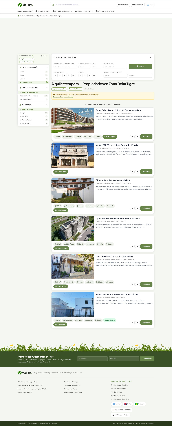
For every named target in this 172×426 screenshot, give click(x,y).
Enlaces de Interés (70, 389)
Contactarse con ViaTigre (73, 392)
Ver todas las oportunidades (63, 97)
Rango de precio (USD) (87, 63)
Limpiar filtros (89, 89)
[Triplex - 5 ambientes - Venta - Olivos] (72, 190)
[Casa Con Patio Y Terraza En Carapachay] (72, 266)
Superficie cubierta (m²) (112, 72)
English (129, 404)
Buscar (141, 66)
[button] (33, 67)
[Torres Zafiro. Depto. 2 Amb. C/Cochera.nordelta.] (72, 120)
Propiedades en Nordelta (119, 385)
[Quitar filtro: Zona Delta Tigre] (32, 62)
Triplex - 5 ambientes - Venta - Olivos (113, 180)
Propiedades (43, 11)
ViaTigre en (123, 410)
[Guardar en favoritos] (137, 136)
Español (117, 404)
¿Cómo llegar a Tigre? (106, 11)
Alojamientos (25, 11)
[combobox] (74, 4)
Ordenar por (108, 63)
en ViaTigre (71, 382)
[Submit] (53, 4)
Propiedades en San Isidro (120, 399)
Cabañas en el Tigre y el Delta (27, 382)
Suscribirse (148, 359)
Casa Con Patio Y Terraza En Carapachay (114, 256)
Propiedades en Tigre (118, 388)
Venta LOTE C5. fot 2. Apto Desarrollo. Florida (117, 145)
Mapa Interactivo (84, 11)
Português (141, 404)
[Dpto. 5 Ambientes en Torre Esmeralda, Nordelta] (72, 228)
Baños (81, 72)
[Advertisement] (86, 35)
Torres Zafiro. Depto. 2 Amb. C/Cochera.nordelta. (119, 110)
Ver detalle (146, 137)
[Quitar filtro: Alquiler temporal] (33, 59)
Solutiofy (54, 423)
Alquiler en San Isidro (118, 395)
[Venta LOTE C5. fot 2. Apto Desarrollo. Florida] (72, 155)
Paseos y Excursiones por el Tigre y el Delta (32, 389)
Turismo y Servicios (62, 11)
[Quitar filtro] (65, 89)
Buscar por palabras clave (64, 63)
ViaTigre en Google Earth (72, 385)
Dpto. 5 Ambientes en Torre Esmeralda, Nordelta (118, 218)
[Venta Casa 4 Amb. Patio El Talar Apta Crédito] (72, 304)
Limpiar (45, 56)
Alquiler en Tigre (116, 392)
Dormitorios (58, 72)
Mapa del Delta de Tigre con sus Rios (30, 385)
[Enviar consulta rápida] (132, 136)
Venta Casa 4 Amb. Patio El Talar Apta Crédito (116, 294)
